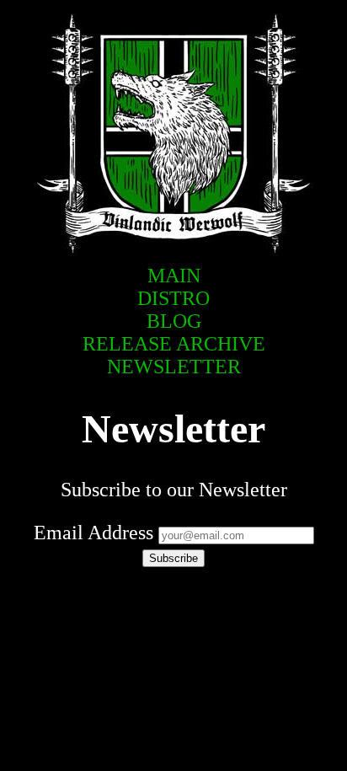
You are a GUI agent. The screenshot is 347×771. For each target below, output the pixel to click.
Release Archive (174, 344)
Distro (173, 298)
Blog (174, 321)
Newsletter (174, 366)
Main (173, 275)
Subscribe (173, 558)
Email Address (93, 532)
